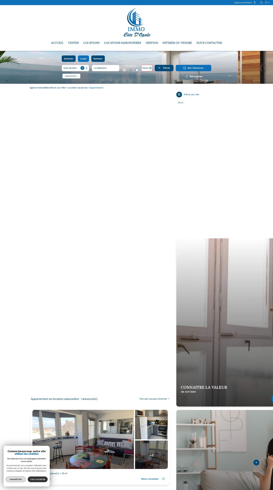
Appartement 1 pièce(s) (51, 473)
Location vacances (77, 87)
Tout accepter (37, 479)
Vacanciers (130, 65)
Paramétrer (16, 479)
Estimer (98, 58)
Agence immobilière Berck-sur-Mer (48, 87)
